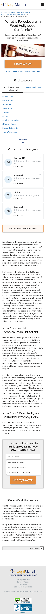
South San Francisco (11, 120)
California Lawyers (23, 12)
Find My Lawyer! (23, 480)
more (36, 548)
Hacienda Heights (10, 128)
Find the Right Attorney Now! (23, 228)
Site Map (23, 584)
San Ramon (7, 108)
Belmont (6, 116)
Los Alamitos (7, 100)
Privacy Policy (23, 582)
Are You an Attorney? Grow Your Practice (23, 71)
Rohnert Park (7, 96)
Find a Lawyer (23, 63)
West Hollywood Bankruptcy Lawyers (13, 14)
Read (34, 548)
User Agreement (23, 579)
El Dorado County (9, 124)
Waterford (7, 104)
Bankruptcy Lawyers (8, 12)
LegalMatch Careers (23, 587)
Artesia (5, 112)
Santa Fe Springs (9, 132)
